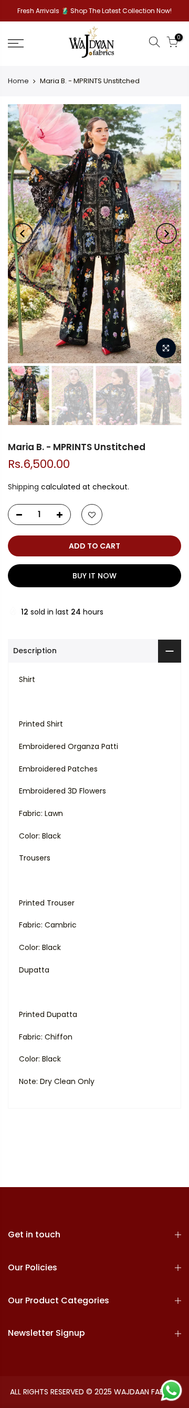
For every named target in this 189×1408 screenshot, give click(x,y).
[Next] (166, 233)
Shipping (23, 487)
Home (18, 81)
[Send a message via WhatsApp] (171, 1390)
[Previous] (22, 233)
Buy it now (94, 576)
